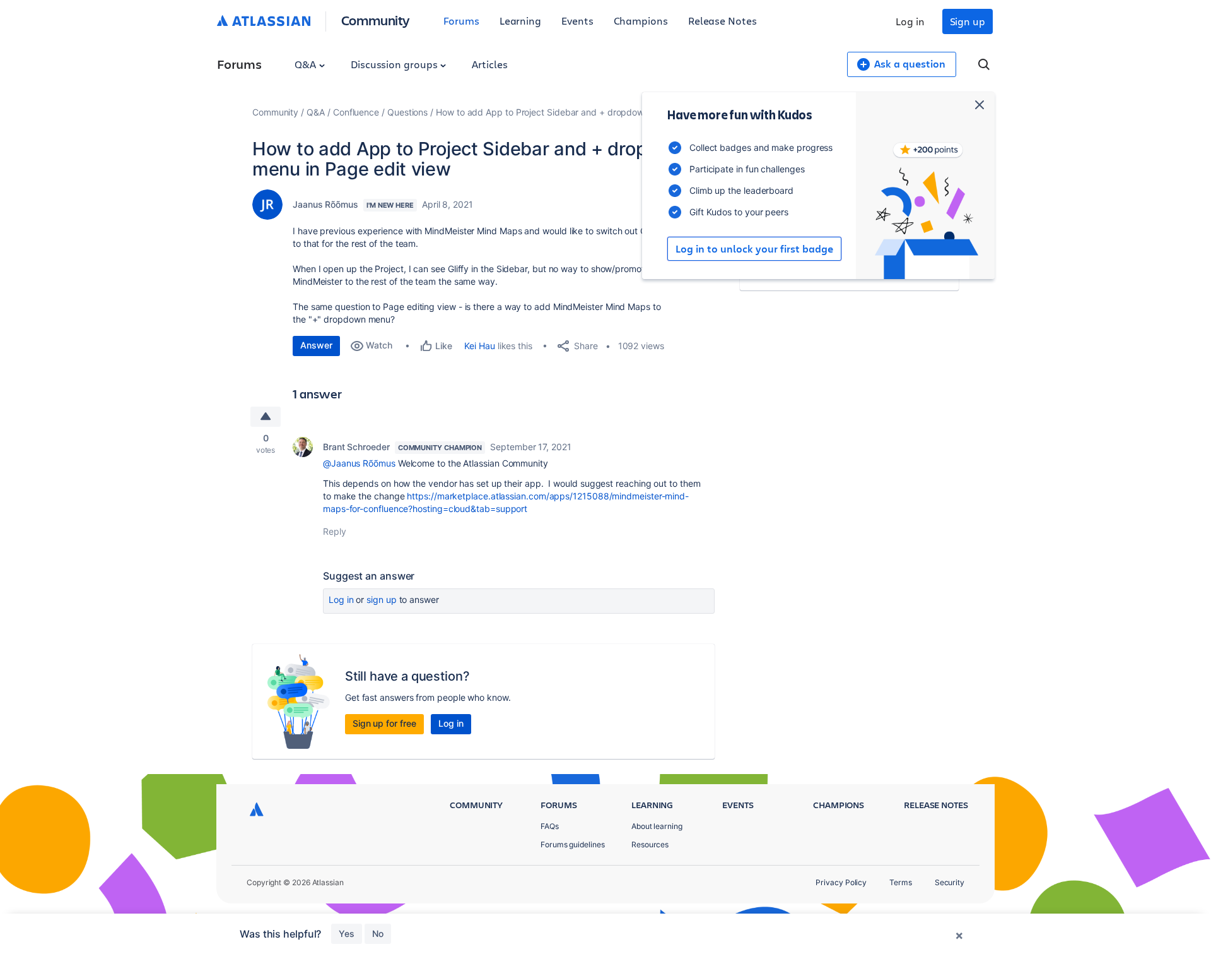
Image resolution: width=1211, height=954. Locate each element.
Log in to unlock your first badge (754, 249)
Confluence (356, 112)
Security (949, 882)
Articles (489, 64)
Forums (461, 20)
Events (577, 20)
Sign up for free (384, 723)
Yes (346, 933)
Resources (650, 844)
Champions (641, 20)
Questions (407, 112)
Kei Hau (479, 345)
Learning (520, 20)
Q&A (307, 64)
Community (375, 20)
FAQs (550, 826)
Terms (900, 882)
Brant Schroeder (356, 446)
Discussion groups (395, 64)
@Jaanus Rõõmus (359, 463)
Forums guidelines (573, 844)
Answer (316, 345)
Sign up (967, 21)
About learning (656, 826)
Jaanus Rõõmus (325, 204)
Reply (334, 531)
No (377, 933)
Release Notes (722, 20)
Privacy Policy (841, 882)
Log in (910, 21)
